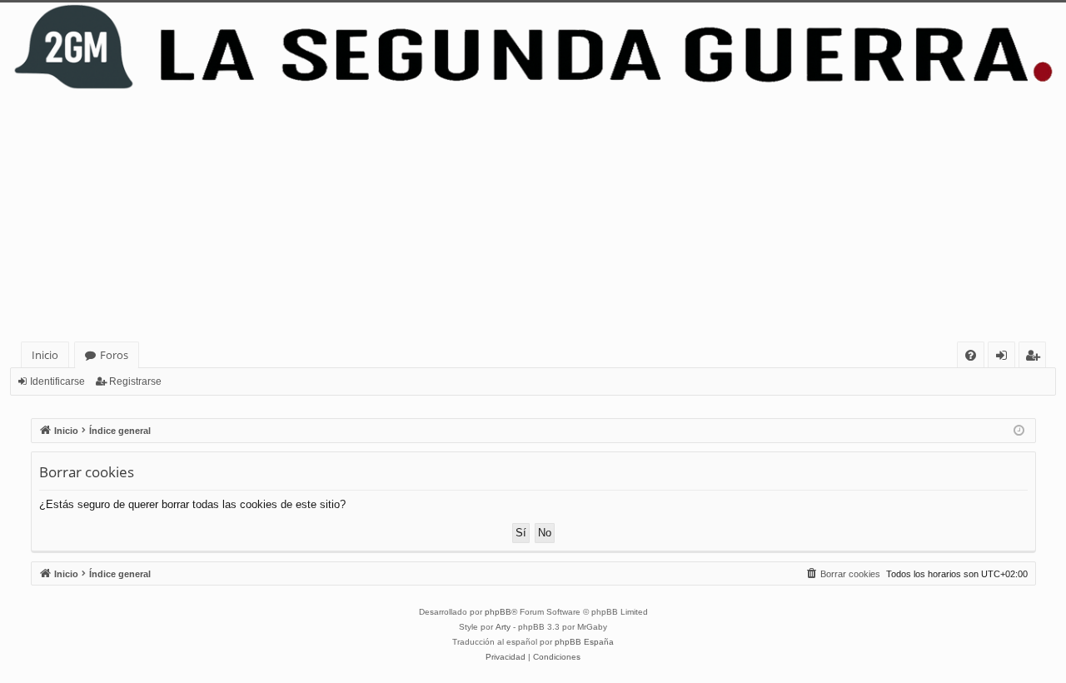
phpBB (498, 611)
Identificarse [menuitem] (1004, 357)
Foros (114, 354)
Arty (503, 626)
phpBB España (584, 641)
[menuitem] (971, 355)
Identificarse (57, 381)
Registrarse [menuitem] (1036, 357)
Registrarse (135, 381)
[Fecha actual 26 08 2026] (1019, 431)
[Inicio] (533, 47)
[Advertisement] (533, 216)
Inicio (45, 354)
